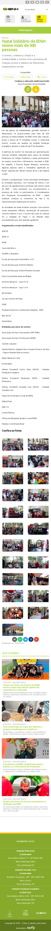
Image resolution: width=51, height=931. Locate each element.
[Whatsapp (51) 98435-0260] (47, 2)
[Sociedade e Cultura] (35, 89)
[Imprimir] (14, 639)
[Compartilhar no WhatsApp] (20, 639)
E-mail (43, 77)
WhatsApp (26, 77)
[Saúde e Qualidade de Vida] (28, 89)
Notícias (5, 38)
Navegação (26, 30)
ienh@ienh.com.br (25, 841)
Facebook (10, 77)
